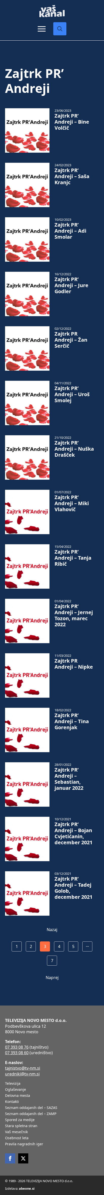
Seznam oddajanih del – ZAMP (30, 1114)
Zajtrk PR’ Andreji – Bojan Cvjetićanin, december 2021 (73, 833)
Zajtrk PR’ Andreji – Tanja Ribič (73, 558)
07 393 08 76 (17, 1047)
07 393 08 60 (17, 1052)
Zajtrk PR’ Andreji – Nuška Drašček (74, 449)
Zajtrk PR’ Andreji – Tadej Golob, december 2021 (73, 888)
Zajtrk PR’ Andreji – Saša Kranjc (72, 176)
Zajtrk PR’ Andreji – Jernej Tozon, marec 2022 (74, 615)
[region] (52, 1158)
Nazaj (52, 929)
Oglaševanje (15, 1090)
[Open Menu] (42, 29)
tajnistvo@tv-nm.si (22, 1068)
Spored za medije (20, 1120)
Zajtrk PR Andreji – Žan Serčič (71, 340)
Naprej (52, 977)
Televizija (12, 1084)
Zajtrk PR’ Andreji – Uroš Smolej (72, 394)
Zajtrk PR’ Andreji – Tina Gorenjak (72, 721)
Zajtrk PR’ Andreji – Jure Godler (71, 285)
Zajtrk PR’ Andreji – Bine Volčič (72, 122)
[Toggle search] (59, 28)
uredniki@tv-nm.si (22, 1074)
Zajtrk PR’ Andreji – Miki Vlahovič (72, 503)
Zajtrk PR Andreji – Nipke (74, 664)
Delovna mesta (17, 1096)
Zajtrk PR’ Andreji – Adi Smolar (70, 231)
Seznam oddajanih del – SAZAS (31, 1108)
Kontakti (12, 1102)
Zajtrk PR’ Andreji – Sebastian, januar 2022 (69, 779)
